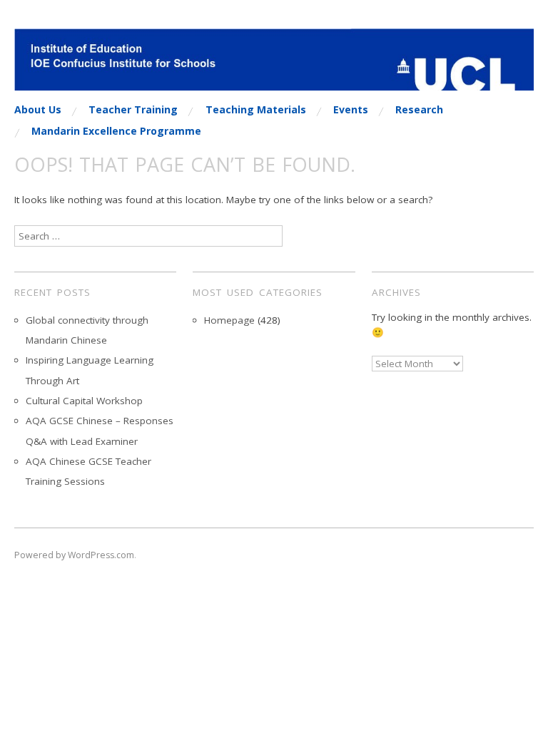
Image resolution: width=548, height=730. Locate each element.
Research (419, 110)
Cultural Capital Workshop (84, 400)
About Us (37, 110)
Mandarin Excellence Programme (116, 131)
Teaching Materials (256, 110)
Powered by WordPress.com (74, 555)
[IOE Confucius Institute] (274, 65)
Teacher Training (133, 110)
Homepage (229, 320)
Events (350, 110)
